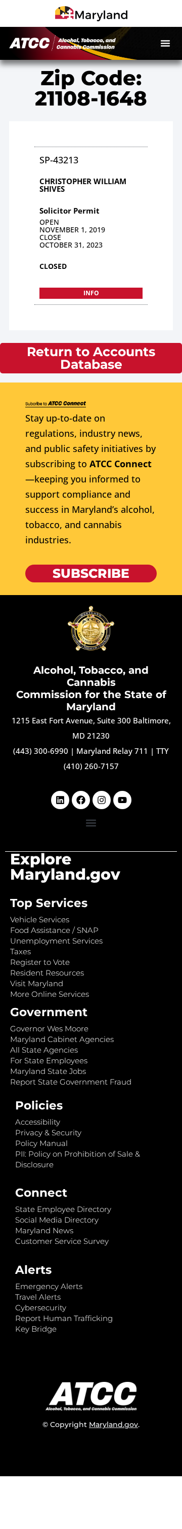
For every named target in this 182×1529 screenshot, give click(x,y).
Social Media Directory (57, 1220)
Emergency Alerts (48, 1286)
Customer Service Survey (62, 1241)
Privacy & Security (48, 1132)
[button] (165, 43)
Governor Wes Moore (49, 1028)
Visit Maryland (36, 983)
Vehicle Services (39, 919)
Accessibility (37, 1122)
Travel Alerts (38, 1297)
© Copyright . (91, 1424)
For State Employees (48, 1060)
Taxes (20, 951)
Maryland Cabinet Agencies (62, 1039)
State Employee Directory (63, 1209)
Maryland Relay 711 (113, 751)
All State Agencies (44, 1050)
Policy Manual (41, 1143)
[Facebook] (81, 800)
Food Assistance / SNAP (54, 930)
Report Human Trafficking (64, 1318)
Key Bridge (36, 1329)
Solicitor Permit (69, 210)
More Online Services (49, 994)
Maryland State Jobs (48, 1071)
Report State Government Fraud (70, 1082)
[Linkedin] (60, 800)
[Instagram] (102, 800)
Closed (53, 266)
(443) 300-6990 (40, 751)
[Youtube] (122, 800)
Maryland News (44, 1230)
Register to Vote (40, 962)
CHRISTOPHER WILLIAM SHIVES (82, 185)
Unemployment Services (56, 941)
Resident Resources (47, 973)
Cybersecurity (40, 1307)
